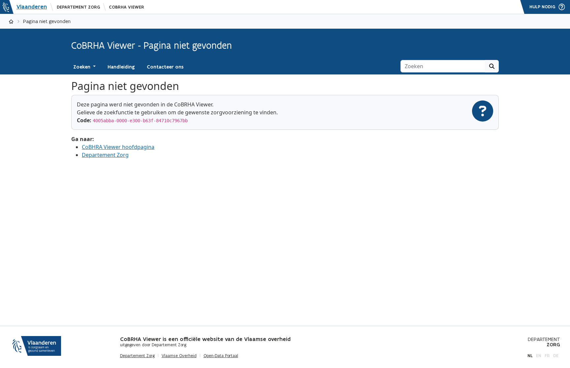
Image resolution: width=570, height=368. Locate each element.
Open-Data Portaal (221, 356)
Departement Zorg (78, 7)
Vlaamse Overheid (179, 356)
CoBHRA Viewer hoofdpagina (118, 147)
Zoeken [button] (82, 67)
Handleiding (121, 67)
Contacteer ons (165, 67)
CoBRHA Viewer (126, 7)
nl (530, 355)
